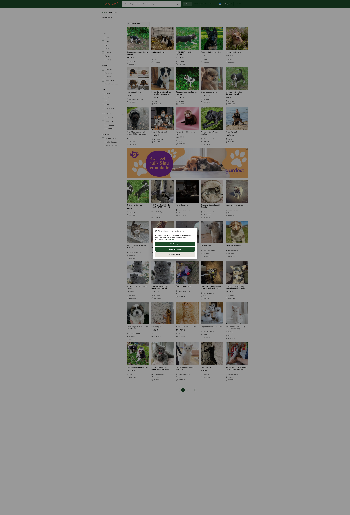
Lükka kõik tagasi (175, 249)
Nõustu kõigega (175, 244)
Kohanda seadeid (175, 254)
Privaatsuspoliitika (169, 239)
